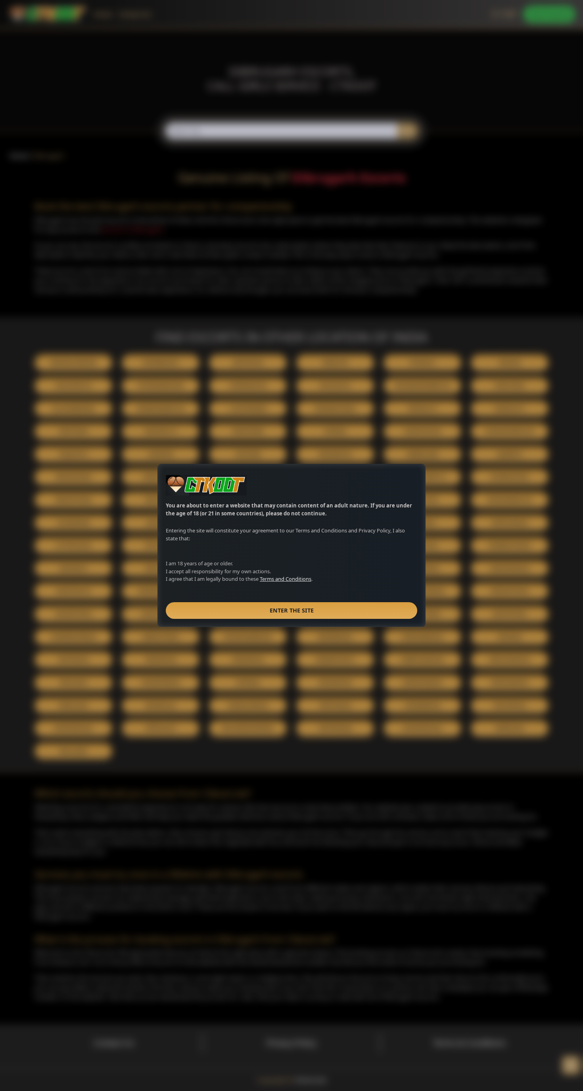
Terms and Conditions (285, 578)
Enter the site (292, 610)
